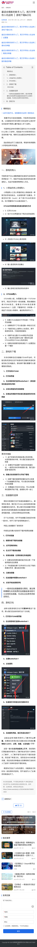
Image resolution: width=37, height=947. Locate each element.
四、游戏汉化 (10, 101)
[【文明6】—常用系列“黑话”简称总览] (7, 886)
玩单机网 (4, 20)
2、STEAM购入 (11, 81)
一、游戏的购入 (11, 75)
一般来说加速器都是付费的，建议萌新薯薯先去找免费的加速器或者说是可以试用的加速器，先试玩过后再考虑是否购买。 (19, 96)
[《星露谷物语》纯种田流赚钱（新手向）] (7, 876)
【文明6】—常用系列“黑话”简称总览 (24, 886)
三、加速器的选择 (12, 91)
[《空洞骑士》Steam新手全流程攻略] (7, 866)
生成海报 (8, 812)
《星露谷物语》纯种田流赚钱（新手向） (24, 875)
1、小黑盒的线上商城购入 (14, 78)
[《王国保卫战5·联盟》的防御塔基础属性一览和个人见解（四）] (7, 855)
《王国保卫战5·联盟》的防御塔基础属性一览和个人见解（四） (24, 854)
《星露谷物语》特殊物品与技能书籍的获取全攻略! (24, 844)
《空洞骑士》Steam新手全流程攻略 (24, 865)
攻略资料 (29, 20)
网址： (6, 922)
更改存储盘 (10, 87)
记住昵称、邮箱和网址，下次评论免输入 (17, 926)
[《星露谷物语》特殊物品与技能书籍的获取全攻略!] (7, 844)
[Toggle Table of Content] (32, 67)
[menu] (34, 2)
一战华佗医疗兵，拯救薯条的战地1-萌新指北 (18, 113)
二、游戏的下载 (11, 84)
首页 (3, 7)
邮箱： (6, 917)
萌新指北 (10, 71)
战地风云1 (8, 799)
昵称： (6, 912)
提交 (18, 931)
